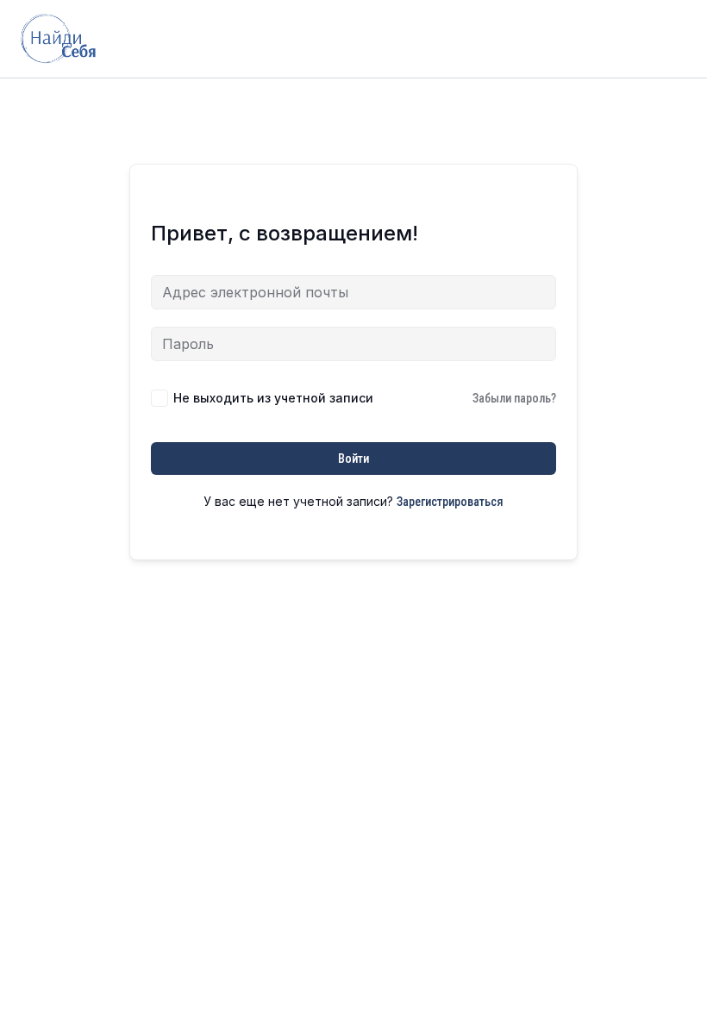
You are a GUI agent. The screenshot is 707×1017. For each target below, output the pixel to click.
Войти (353, 458)
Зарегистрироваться (450, 501)
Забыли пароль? (514, 398)
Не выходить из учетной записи (273, 397)
